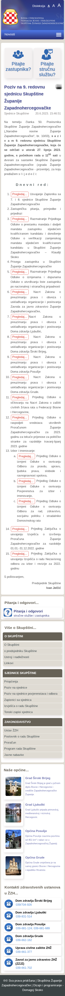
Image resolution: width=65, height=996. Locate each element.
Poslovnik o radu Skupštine (22, 736)
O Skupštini (11, 644)
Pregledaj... (19, 194)
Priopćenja (11, 681)
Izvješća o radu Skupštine (21, 706)
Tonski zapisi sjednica (18, 712)
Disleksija (38, 6)
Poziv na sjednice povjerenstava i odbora (30, 693)
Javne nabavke (14, 755)
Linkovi (8, 663)
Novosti (10, 34)
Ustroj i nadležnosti (16, 657)
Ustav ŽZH (11, 730)
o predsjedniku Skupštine (20, 651)
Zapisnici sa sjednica (17, 700)
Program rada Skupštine (20, 748)
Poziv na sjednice (15, 687)
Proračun (10, 742)
